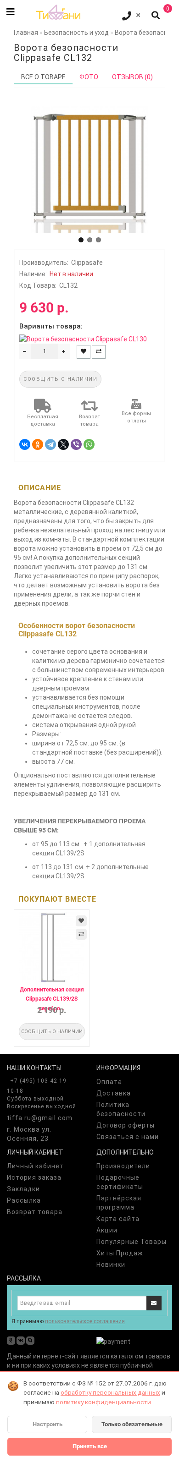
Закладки (23, 1189)
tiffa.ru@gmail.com (40, 1118)
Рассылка (24, 1200)
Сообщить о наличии (60, 379)
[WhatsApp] (89, 444)
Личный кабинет (35, 1166)
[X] (63, 444)
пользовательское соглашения (85, 1321)
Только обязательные (131, 1424)
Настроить (47, 1424)
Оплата (109, 1081)
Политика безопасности (120, 1109)
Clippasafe (87, 262)
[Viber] (76, 444)
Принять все (90, 1446)
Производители (123, 1166)
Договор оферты (125, 1125)
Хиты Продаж (119, 1253)
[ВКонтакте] (24, 444)
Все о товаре (43, 77)
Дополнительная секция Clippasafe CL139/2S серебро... (52, 998)
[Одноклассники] (37, 444)
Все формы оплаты (136, 417)
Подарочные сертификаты (119, 1182)
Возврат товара (89, 420)
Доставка (113, 1093)
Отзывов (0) (132, 77)
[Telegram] (50, 444)
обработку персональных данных (110, 1392)
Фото (88, 77)
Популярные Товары (131, 1241)
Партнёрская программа (118, 1202)
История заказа (34, 1177)
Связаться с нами (127, 1136)
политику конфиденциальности (103, 1402)
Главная (26, 32)
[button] (81, 239)
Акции (106, 1230)
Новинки (110, 1264)
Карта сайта (118, 1218)
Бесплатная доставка (42, 420)
